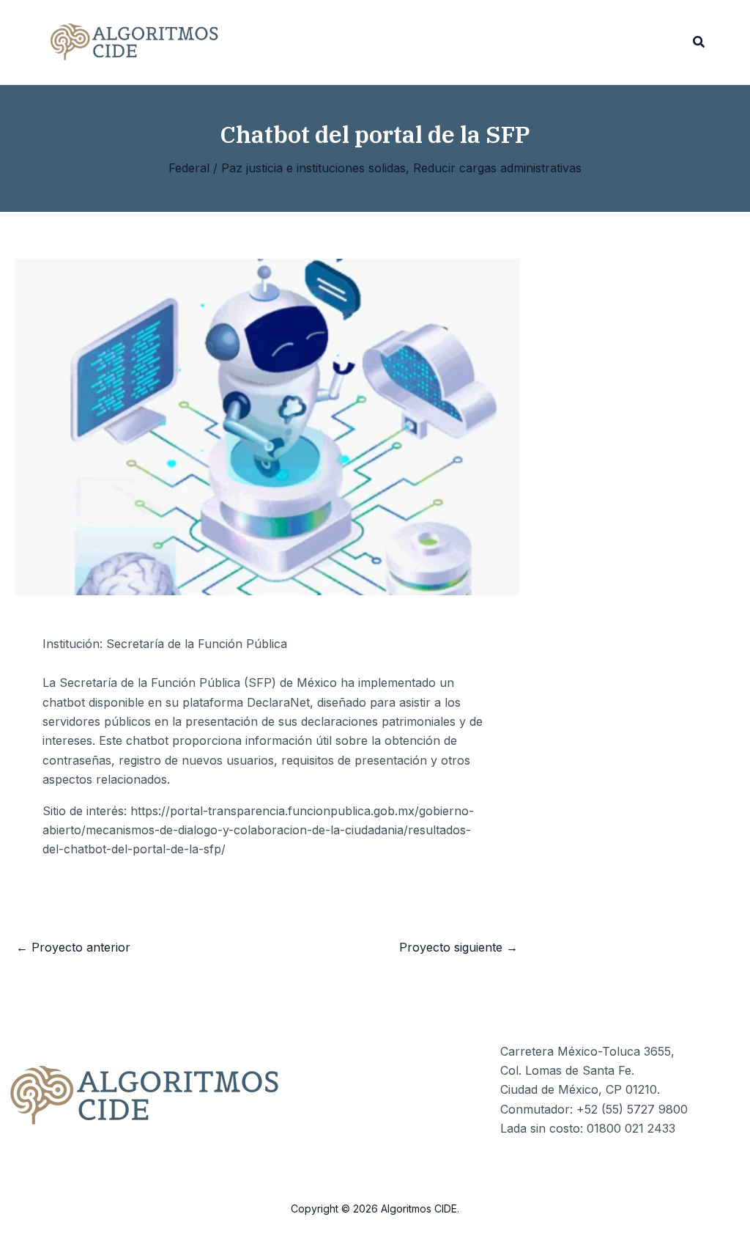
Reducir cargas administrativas (497, 168)
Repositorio (276, 42)
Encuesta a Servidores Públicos (425, 42)
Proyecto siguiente (458, 947)
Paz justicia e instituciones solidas (313, 168)
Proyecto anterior (73, 947)
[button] (699, 42)
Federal (188, 168)
